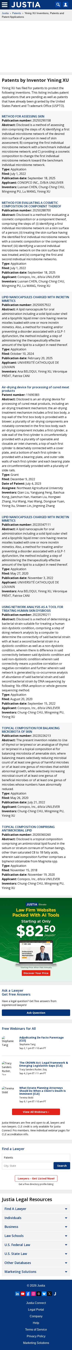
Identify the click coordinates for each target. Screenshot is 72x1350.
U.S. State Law (15, 1253)
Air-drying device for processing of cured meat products (35, 389)
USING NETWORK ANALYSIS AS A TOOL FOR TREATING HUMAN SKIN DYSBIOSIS (32, 608)
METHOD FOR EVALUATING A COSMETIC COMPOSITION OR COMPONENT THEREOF (31, 204)
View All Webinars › (36, 1112)
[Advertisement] (36, 47)
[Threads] (39, 1294)
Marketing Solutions (20, 1271)
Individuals (12, 1218)
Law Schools (14, 1235)
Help (36, 1322)
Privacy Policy (36, 1336)
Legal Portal (36, 1309)
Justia (5, 13)
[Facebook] (28, 1294)
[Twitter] (49, 1294)
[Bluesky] (44, 1294)
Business (11, 1226)
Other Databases (17, 1262)
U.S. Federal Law (17, 1245)
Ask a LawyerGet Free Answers (16, 992)
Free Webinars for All (19, 1029)
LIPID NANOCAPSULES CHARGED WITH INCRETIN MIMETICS (35, 299)
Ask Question (36, 1012)
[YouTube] (22, 1294)
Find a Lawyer (13, 1149)
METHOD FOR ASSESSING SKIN (23, 116)
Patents (16, 13)
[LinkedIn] (17, 1294)
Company (36, 1316)
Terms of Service (36, 1329)
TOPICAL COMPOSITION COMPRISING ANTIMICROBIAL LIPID (28, 828)
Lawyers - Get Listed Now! (36, 1178)
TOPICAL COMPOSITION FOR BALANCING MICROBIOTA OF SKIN (31, 730)
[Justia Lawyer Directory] (55, 1294)
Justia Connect (36, 1302)
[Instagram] (33, 1294)
